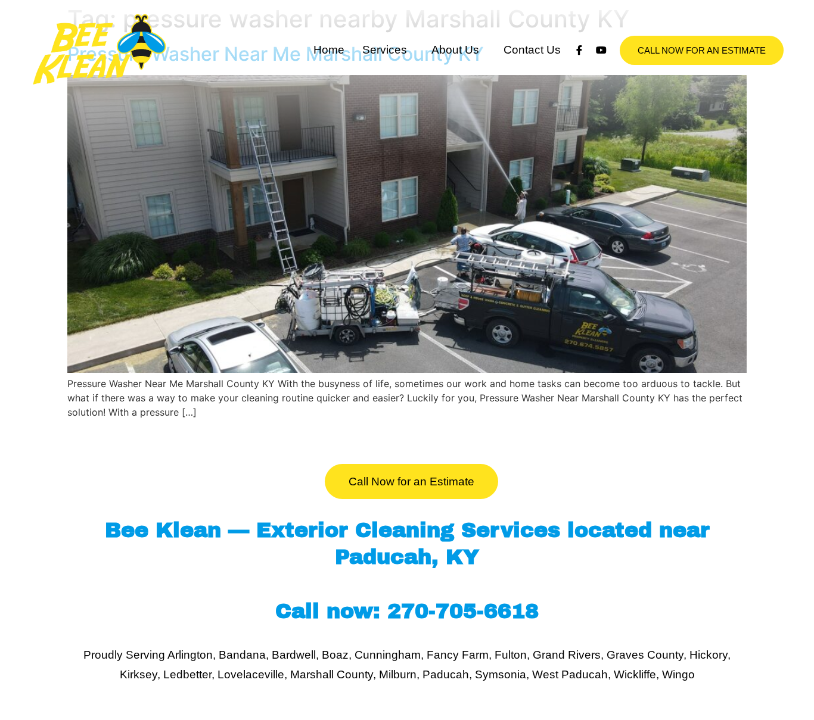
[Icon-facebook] (579, 50)
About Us (455, 49)
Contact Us (532, 49)
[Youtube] (601, 50)
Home (328, 49)
